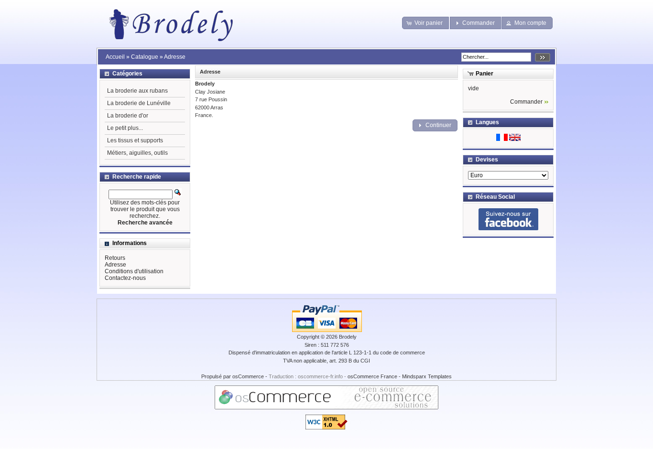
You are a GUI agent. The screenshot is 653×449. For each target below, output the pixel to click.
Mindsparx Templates (427, 376)
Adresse (174, 56)
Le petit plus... (125, 128)
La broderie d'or (127, 115)
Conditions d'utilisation (134, 271)
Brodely (348, 337)
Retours (115, 258)
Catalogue (144, 56)
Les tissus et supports (135, 140)
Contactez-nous (125, 278)
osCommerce (248, 376)
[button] (425, 23)
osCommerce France (372, 376)
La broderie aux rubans (137, 90)
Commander (526, 101)
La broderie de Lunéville (139, 103)
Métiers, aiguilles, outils (137, 153)
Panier (484, 73)
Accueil (115, 56)
